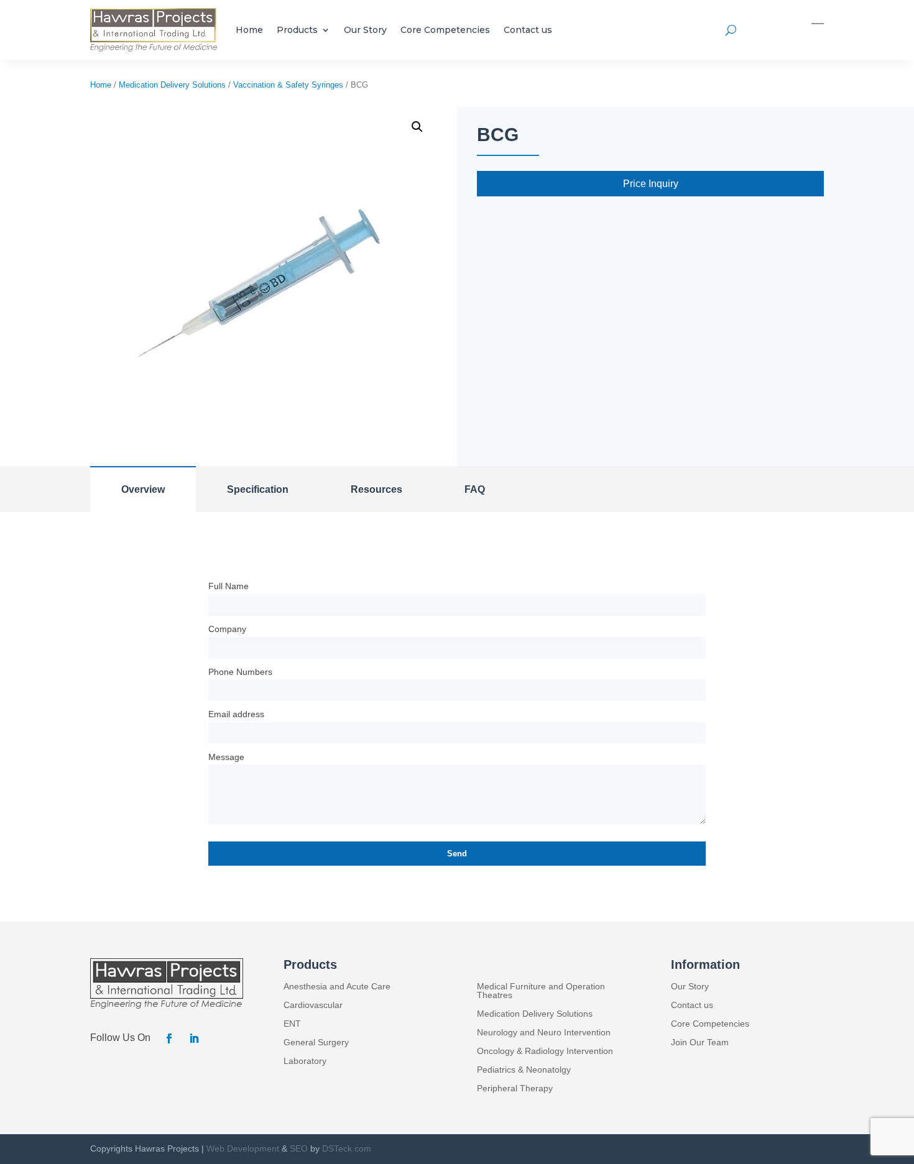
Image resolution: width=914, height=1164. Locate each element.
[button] (417, 127)
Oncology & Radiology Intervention (545, 1051)
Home (249, 29)
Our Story (365, 29)
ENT (292, 1024)
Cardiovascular (313, 1005)
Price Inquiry (650, 183)
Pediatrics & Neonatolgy (524, 1070)
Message (226, 757)
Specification (258, 489)
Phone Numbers (240, 672)
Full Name (228, 586)
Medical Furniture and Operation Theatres (541, 991)
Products (297, 29)
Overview (143, 489)
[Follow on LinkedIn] (194, 1038)
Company (227, 629)
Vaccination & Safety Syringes (288, 84)
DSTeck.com (346, 1148)
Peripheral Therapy (515, 1088)
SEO (299, 1148)
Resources (376, 489)
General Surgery (316, 1042)
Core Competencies (445, 29)
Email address (236, 714)
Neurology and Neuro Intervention (544, 1032)
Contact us (528, 29)
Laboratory (305, 1061)
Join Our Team (700, 1042)
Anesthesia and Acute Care (337, 986)
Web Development (242, 1148)
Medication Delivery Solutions (172, 84)
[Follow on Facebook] (169, 1038)
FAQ (474, 489)
